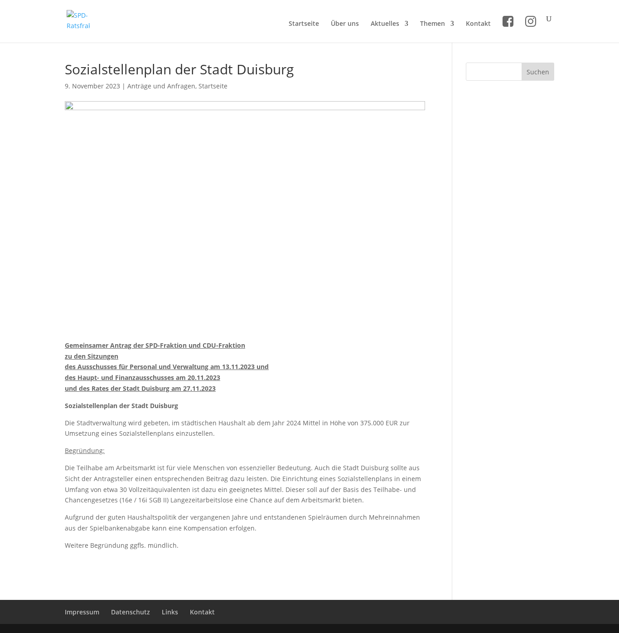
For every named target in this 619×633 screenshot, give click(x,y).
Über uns (345, 24)
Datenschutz (130, 612)
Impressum (82, 612)
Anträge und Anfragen (161, 86)
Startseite (304, 24)
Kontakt (478, 24)
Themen (432, 24)
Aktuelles (385, 24)
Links (170, 612)
